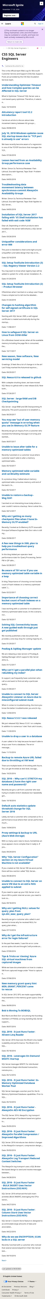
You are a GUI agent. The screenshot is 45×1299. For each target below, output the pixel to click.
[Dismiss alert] (41, 3)
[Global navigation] (2, 24)
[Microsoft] (22, 23)
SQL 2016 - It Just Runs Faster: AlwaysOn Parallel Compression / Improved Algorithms (20, 1134)
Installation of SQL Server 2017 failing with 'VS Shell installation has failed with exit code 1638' (22, 217)
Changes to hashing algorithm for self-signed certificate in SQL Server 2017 (20, 307)
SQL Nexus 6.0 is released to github (21, 377)
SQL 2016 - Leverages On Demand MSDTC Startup (21, 1057)
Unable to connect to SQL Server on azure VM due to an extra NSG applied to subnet (22, 883)
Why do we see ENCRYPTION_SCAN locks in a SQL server (21, 1238)
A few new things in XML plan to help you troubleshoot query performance (20, 546)
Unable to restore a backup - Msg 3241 (18, 497)
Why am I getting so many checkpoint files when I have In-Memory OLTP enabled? (20, 519)
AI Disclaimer (6, 1287)
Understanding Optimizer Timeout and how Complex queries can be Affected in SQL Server (21, 87)
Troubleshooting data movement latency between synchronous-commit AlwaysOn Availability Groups (20, 189)
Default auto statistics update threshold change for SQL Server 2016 (18, 808)
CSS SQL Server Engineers (17, 48)
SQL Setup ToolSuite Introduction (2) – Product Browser (22, 285)
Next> (4, 1260)
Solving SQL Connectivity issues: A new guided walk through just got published (20, 627)
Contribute (6, 1290)
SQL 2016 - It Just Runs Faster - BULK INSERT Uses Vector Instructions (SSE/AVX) (18, 1185)
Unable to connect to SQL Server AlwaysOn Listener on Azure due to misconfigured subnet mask (21, 697)
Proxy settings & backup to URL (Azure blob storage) (19, 834)
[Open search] (35, 24)
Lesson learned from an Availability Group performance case (22, 162)
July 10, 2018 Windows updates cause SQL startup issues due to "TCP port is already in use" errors (22, 136)
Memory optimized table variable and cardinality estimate (20, 472)
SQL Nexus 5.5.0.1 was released (19, 718)
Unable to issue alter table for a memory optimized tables (19, 448)
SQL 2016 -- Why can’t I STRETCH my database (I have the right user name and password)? (22, 781)
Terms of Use (29, 1293)
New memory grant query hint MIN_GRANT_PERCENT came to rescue (19, 986)
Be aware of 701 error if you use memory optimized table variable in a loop (22, 573)
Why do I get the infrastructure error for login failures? (19, 937)
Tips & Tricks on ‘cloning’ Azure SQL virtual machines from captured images (19, 959)
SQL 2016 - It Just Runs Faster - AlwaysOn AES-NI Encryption (19, 1109)
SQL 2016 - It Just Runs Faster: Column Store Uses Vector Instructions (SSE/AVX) (18, 1212)
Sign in (40, 24)
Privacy (14, 1290)
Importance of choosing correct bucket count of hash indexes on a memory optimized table (21, 600)
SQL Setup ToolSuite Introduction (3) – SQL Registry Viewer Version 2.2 (22, 264)
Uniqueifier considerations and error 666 (19, 243)
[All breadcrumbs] (4, 48)
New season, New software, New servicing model (20, 358)
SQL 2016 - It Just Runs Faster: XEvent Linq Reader (18, 1033)
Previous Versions (20, 1287)
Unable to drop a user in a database (22, 736)
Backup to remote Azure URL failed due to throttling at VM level (21, 759)
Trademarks (6, 1296)
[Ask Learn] (37, 48)
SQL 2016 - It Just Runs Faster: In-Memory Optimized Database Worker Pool (20, 1083)
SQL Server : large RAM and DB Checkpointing (19, 400)
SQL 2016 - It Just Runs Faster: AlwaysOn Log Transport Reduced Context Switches (21, 1158)
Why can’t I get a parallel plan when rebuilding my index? (22, 671)
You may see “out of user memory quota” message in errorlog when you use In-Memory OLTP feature (21, 422)
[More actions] (41, 48)
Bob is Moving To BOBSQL (16, 1010)
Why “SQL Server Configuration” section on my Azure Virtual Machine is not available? (20, 859)
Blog (31, 1287)
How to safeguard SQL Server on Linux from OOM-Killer (20, 334)
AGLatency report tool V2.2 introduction (17, 114)
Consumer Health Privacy (11, 1293)
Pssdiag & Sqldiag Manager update (21, 648)
